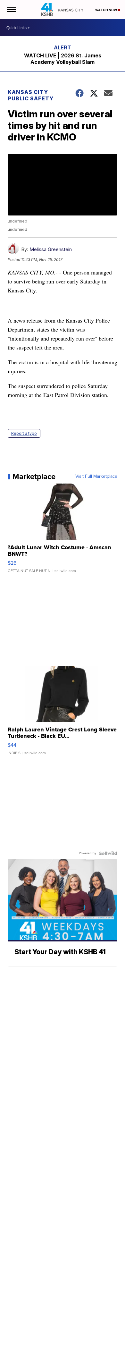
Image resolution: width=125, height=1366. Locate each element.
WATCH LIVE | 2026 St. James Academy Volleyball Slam (62, 58)
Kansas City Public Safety (31, 95)
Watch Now (106, 10)
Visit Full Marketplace (96, 476)
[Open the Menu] (11, 10)
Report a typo (24, 433)
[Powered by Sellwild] (108, 853)
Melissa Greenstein (50, 249)
